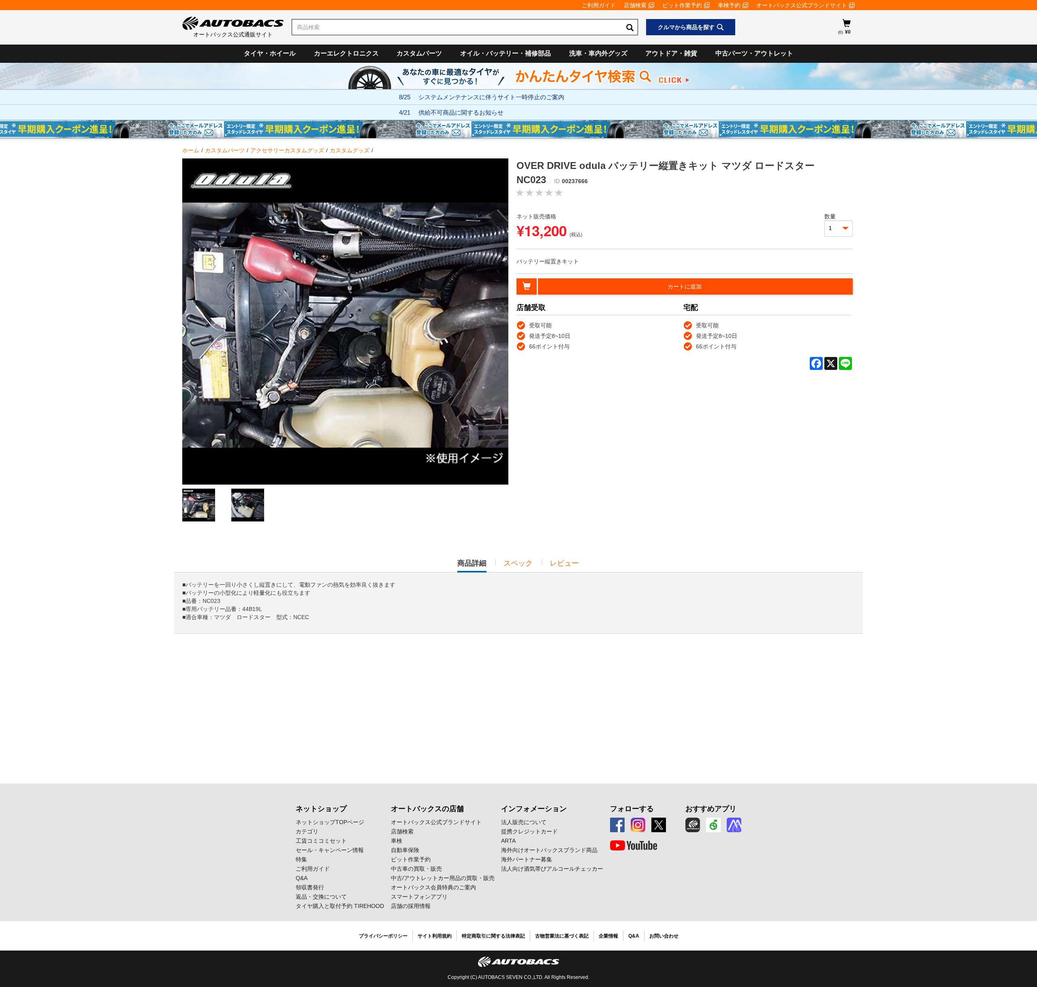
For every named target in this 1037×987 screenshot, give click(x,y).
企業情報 (608, 936)
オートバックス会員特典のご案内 (433, 887)
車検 (396, 840)
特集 (301, 859)
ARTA (508, 840)
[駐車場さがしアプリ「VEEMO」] (713, 825)
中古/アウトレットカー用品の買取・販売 (443, 878)
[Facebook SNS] (617, 825)
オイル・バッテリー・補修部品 (505, 53)
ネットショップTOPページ (330, 822)
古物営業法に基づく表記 (562, 936)
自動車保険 (405, 850)
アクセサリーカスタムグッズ (287, 150)
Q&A (301, 878)
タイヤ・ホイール (270, 53)
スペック (518, 563)
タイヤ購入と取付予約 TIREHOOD (340, 906)
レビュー (564, 563)
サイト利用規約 (435, 936)
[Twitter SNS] (658, 825)
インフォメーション (534, 809)
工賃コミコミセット (321, 840)
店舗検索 (635, 5)
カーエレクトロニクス (346, 53)
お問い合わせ (664, 936)
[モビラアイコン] (734, 825)
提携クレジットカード (529, 831)
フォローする (632, 809)
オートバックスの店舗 (427, 809)
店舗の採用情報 (411, 906)
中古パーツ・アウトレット (754, 53)
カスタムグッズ (349, 150)
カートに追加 (685, 286)
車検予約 (729, 5)
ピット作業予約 (682, 5)
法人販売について (523, 822)
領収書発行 (310, 887)
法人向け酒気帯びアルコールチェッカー (552, 868)
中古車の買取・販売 (416, 868)
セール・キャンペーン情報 (330, 850)
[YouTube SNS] (633, 845)
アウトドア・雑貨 (671, 53)
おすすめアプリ (710, 809)
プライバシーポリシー (383, 936)
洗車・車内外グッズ (598, 53)
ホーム (190, 150)
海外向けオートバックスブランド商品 (549, 850)
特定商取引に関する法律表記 (493, 936)
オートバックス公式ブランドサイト (801, 5)
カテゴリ (307, 831)
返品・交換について (321, 896)
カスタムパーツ (419, 53)
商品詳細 (471, 566)
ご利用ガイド (599, 5)
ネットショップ (321, 809)
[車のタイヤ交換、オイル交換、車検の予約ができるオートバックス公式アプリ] (692, 825)
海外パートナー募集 (526, 859)
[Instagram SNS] (638, 825)
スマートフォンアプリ (419, 896)
